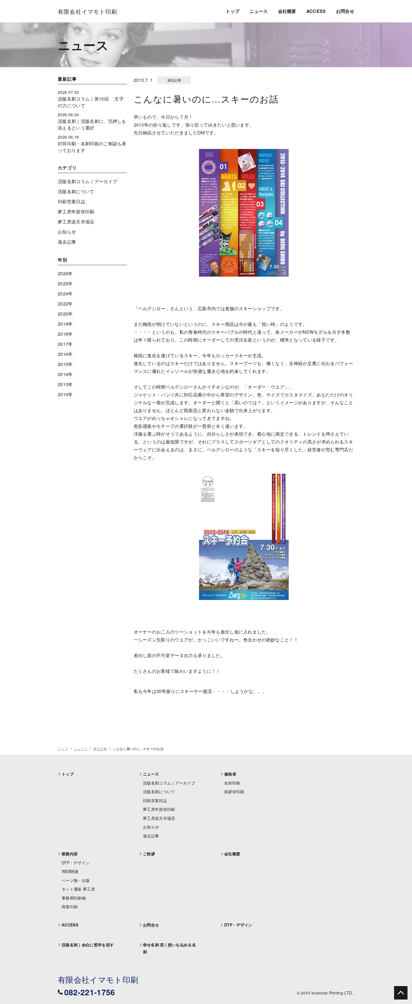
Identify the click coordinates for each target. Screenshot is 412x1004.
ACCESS (316, 11)
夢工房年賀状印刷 (76, 211)
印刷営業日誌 (71, 201)
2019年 (65, 324)
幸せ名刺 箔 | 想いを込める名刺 (169, 948)
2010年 (65, 394)
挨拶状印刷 (234, 791)
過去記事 (67, 242)
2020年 (65, 313)
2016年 (65, 354)
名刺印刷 (232, 783)
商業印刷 (70, 906)
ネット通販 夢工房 (78, 889)
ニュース (258, 11)
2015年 (65, 364)
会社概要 (287, 11)
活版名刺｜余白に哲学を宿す (88, 944)
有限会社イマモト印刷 (98, 979)
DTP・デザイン (76, 862)
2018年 (65, 334)
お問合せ (345, 11)
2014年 (65, 374)
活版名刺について (76, 191)
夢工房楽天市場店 (76, 221)
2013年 (65, 384)
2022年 (65, 303)
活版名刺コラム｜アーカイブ (87, 181)
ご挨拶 (149, 853)
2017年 (65, 344)
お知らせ (67, 231)
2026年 (65, 273)
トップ (232, 11)
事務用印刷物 (74, 898)
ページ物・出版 (76, 880)
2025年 (65, 283)
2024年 (65, 293)
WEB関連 (70, 871)
